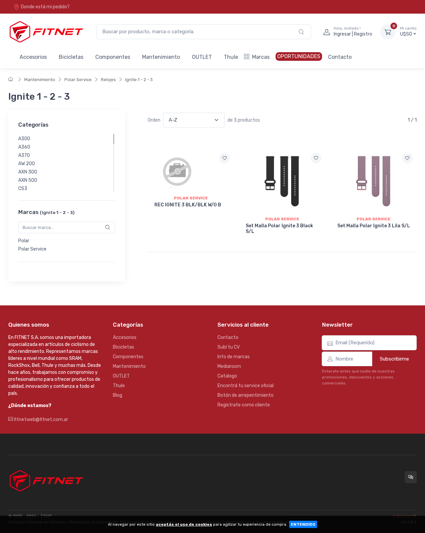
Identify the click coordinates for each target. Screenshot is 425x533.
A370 (24, 155)
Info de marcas (233, 357)
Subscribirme (394, 359)
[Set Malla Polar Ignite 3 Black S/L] (282, 181)
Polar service (191, 198)
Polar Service (78, 79)
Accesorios (33, 57)
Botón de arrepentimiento (245, 395)
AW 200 (26, 163)
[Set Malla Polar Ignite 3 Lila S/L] (374, 181)
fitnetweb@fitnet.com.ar (40, 419)
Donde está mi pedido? (45, 7)
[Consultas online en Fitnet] (411, 477)
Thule (231, 57)
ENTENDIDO (303, 524)
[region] (66, 163)
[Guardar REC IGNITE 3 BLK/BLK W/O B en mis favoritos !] (224, 158)
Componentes (112, 57)
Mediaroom (229, 366)
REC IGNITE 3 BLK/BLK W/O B (187, 205)
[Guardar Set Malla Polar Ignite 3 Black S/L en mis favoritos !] (316, 158)
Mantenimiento (161, 57)
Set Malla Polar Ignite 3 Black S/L (279, 228)
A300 (24, 139)
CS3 (22, 188)
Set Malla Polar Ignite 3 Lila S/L (373, 226)
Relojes (108, 79)
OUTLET (202, 57)
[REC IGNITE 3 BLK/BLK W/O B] (191, 170)
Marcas (261, 57)
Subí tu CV (228, 347)
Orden (154, 120)
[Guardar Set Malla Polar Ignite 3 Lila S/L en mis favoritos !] (407, 158)
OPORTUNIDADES (298, 56)
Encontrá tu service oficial (245, 385)
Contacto (340, 57)
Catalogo (227, 376)
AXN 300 (27, 172)
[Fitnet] (45, 32)
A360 (24, 147)
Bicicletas (71, 57)
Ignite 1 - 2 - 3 (139, 79)
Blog (117, 395)
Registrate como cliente (243, 405)
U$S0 (408, 31)
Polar (23, 241)
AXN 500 (27, 180)
